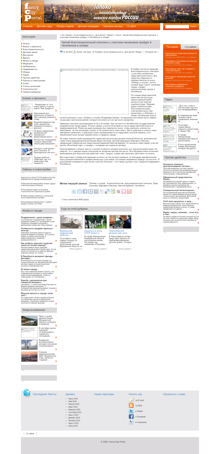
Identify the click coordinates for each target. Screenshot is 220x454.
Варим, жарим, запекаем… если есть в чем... (181, 213)
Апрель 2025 (73, 404)
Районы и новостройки (34, 80)
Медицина (28, 63)
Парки (26, 75)
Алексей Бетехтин (115, 183)
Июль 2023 (73, 426)
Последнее (172, 47)
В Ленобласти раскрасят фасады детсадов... (37, 257)
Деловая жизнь (30, 52)
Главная (27, 26)
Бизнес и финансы (32, 46)
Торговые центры (113, 26)
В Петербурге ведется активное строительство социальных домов (35, 191)
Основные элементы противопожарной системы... (177, 165)
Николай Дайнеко (126, 185)
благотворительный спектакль (138, 183)
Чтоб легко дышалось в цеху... (178, 201)
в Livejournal (140, 422)
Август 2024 (73, 415)
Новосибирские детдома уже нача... (119, 232)
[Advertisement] (114, 61)
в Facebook (140, 417)
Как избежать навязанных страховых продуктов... (176, 85)
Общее (110, 35)
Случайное (190, 47)
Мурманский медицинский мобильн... (66, 233)
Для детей (100, 35)
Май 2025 (72, 401)
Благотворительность (84, 35)
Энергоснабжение (32, 92)
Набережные (29, 66)
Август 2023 (73, 423)
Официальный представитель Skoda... (177, 178)
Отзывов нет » (151, 52)
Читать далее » (76, 249)
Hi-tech (26, 43)
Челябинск (140, 185)
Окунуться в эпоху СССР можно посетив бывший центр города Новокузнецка (38, 178)
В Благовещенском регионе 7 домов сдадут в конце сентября (36, 203)
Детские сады (44, 26)
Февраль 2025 (74, 410)
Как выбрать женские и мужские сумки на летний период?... (36, 244)
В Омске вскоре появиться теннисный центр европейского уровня (37, 197)
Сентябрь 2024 (74, 412)
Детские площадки (88, 26)
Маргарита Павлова (108, 185)
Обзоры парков (65, 26)
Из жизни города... (30, 269)
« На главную (66, 35)
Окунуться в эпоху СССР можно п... (93, 232)
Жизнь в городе (30, 60)
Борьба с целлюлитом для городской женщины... (34, 281)
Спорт (26, 83)
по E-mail (139, 400)
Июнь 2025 (73, 399)
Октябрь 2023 (74, 420)
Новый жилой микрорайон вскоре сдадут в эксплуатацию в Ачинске (38, 184)
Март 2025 (73, 407)
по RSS (138, 406)
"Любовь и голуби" (97, 183)
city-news (87, 52)
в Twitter (139, 411)
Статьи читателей (31, 86)
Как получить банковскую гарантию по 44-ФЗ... (180, 77)
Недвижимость (30, 69)
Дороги (26, 58)
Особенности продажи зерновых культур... (37, 229)
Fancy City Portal (117, 442)
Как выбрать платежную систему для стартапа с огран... (181, 62)
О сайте (30, 433)
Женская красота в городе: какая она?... (37, 294)
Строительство (30, 89)
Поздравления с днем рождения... (37, 217)
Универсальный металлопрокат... (179, 190)
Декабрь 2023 (74, 418)
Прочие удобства (31, 77)
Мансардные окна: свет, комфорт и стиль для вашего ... (180, 70)
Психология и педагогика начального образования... (181, 54)
